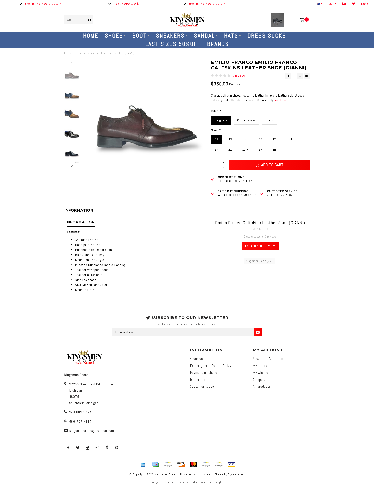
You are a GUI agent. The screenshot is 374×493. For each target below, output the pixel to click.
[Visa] (231, 464)
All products (262, 386)
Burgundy (221, 120)
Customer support (203, 386)
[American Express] (143, 464)
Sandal (204, 35)
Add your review (262, 246)
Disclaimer (198, 379)
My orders (260, 365)
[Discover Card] (181, 464)
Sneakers (170, 35)
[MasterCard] (193, 464)
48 (274, 150)
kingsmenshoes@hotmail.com (91, 430)
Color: (216, 111)
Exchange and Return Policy (210, 365)
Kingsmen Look (259, 261)
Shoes (114, 35)
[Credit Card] (155, 464)
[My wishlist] (353, 4)
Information (78, 210)
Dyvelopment (236, 474)
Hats (231, 35)
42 (216, 150)
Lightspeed (204, 474)
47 (260, 150)
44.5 (245, 150)
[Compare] (344, 4)
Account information (268, 358)
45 (246, 139)
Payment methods (203, 372)
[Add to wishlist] (300, 76)
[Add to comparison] (307, 76)
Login (364, 4)
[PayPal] (206, 464)
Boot (139, 35)
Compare (259, 379)
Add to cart (271, 164)
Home (90, 35)
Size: (215, 130)
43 (216, 139)
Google (218, 482)
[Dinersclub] (168, 464)
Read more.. (282, 100)
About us (196, 358)
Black (269, 120)
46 (260, 139)
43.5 (231, 139)
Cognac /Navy (246, 120)
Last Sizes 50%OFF (173, 44)
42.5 (276, 139)
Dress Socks (267, 35)
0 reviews (239, 76)
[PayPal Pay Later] (219, 464)
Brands (218, 44)
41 (290, 139)
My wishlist (261, 372)
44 (230, 150)
